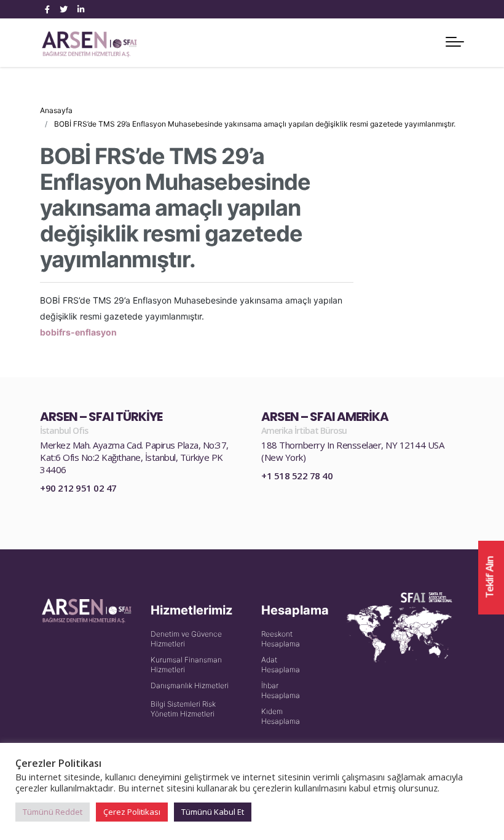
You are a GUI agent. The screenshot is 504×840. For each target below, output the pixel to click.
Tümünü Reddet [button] (52, 811)
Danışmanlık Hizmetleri (190, 685)
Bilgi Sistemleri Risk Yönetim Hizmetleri (183, 708)
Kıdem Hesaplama (280, 716)
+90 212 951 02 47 (78, 488)
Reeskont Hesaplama (280, 638)
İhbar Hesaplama (280, 690)
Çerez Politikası (131, 811)
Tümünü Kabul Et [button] (212, 811)
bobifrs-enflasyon (78, 332)
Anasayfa (56, 110)
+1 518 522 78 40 (297, 475)
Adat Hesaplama (280, 664)
